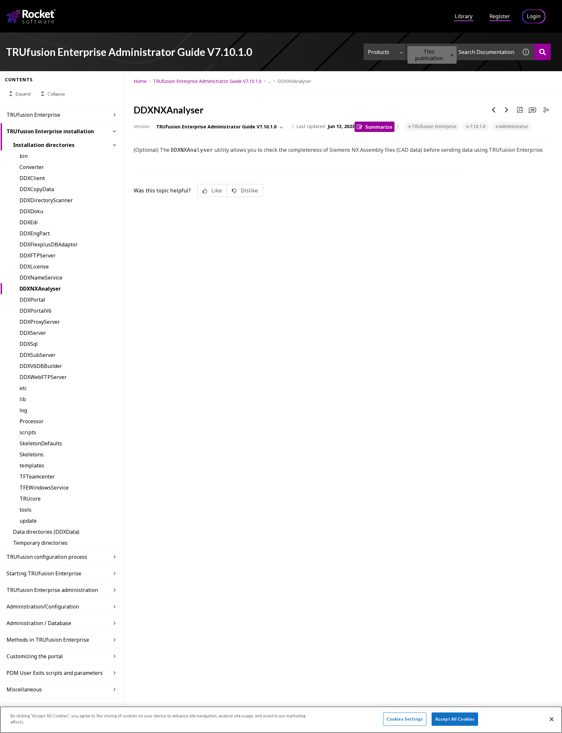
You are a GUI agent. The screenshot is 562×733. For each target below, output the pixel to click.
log (23, 410)
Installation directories (43, 145)
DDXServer (33, 332)
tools (26, 509)
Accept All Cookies (455, 719)
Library (464, 16)
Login (534, 16)
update (28, 520)
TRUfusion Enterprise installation (50, 131)
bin (24, 156)
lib (23, 399)
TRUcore (30, 498)
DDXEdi (29, 222)
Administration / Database (39, 623)
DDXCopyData (37, 189)
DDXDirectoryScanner (46, 200)
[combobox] (462, 52)
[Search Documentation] (542, 52)
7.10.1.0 (478, 126)
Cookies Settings (405, 719)
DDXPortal (32, 299)
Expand (23, 94)
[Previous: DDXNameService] (493, 109)
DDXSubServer (38, 355)
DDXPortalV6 (35, 310)
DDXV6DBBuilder (41, 366)
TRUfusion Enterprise (33, 114)
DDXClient (32, 178)
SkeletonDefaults (41, 443)
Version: (142, 126)
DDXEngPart (35, 233)
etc (23, 388)
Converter (32, 167)
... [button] (269, 81)
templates (32, 465)
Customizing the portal (35, 656)
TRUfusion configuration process (47, 556)
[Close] (551, 719)
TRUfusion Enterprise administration (52, 590)
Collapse (56, 94)
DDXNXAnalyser (40, 288)
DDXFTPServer (38, 255)
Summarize (378, 127)
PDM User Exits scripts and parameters (55, 672)
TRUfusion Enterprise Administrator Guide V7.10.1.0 (207, 81)
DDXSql (29, 343)
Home (140, 81)
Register (499, 16)
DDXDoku (31, 211)
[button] (451, 55)
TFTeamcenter (37, 476)
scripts (28, 432)
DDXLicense (34, 266)
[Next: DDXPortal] (506, 109)
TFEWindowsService (44, 487)
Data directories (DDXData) (46, 531)
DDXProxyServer (40, 321)
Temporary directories (40, 542)
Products (378, 52)
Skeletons (32, 454)
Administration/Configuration (43, 606)
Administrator (513, 126)
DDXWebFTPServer (43, 377)
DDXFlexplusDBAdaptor (49, 244)
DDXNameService (41, 277)
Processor (32, 421)
